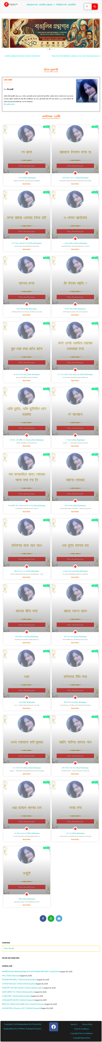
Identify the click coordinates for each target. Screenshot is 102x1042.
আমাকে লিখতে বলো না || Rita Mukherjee (75, 178)
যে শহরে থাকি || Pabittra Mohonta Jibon (16, 996)
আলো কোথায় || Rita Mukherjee (75, 506)
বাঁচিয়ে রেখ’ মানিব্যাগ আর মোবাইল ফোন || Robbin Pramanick (23, 1004)
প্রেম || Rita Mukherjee (27, 702)
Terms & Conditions (81, 1029)
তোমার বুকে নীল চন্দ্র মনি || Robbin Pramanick (18, 1000)
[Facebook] (43, 918)
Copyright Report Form (81, 1038)
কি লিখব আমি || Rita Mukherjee (75, 309)
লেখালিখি (72, 5)
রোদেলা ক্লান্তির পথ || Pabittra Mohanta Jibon (18, 992)
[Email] (59, 918)
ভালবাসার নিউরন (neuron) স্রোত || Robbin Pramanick (21, 1008)
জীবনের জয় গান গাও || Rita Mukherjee (26, 571)
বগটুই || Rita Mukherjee (26, 899)
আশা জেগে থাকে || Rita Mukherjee (75, 637)
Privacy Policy (87, 1024)
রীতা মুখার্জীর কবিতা (9, 104)
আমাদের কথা (32, 5)
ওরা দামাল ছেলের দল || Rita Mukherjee (26, 833)
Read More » (27, 184)
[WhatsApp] (51, 918)
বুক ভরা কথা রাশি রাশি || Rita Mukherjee (27, 374)
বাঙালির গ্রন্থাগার (45, 5)
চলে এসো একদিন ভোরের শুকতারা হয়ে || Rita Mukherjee (75, 374)
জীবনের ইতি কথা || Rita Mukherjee (75, 702)
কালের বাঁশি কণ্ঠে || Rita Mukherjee (26, 637)
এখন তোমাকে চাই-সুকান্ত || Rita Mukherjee (27, 768)
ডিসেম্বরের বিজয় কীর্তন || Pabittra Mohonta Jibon (19, 980)
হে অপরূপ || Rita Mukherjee (75, 440)
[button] (47, 5)
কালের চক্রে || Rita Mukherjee (27, 309)
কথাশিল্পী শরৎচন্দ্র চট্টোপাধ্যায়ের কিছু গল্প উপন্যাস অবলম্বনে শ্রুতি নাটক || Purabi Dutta (31, 972)
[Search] (95, 7)
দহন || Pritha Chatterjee (11, 976)
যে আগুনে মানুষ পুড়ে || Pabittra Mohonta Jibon (19, 984)
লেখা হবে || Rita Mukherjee (75, 833)
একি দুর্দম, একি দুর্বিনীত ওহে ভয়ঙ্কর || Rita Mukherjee (27, 440)
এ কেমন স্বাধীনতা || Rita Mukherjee (75, 243)
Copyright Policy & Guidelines (82, 1033)
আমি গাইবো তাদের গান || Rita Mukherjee (75, 768)
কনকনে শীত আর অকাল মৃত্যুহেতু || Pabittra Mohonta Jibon (22, 988)
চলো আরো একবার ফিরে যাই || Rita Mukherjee (26, 243)
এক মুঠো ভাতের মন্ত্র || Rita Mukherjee (75, 571)
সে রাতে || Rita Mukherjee (27, 178)
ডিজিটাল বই (61, 5)
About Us (74, 1024)
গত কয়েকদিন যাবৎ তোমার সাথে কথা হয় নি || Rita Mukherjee (26, 506)
